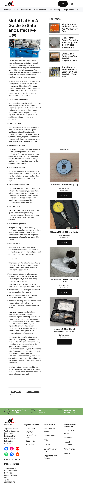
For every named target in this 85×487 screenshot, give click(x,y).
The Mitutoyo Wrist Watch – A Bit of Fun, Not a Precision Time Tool (69, 72)
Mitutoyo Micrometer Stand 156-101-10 (64, 280)
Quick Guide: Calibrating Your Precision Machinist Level (70, 57)
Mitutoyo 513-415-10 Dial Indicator (64, 232)
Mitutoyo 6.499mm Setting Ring (64, 184)
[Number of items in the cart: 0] (72, 4)
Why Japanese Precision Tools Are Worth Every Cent (70, 27)
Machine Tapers (33, 392)
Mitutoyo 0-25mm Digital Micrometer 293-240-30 (64, 330)
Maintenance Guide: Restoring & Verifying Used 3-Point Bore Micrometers (70, 42)
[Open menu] (77, 3)
